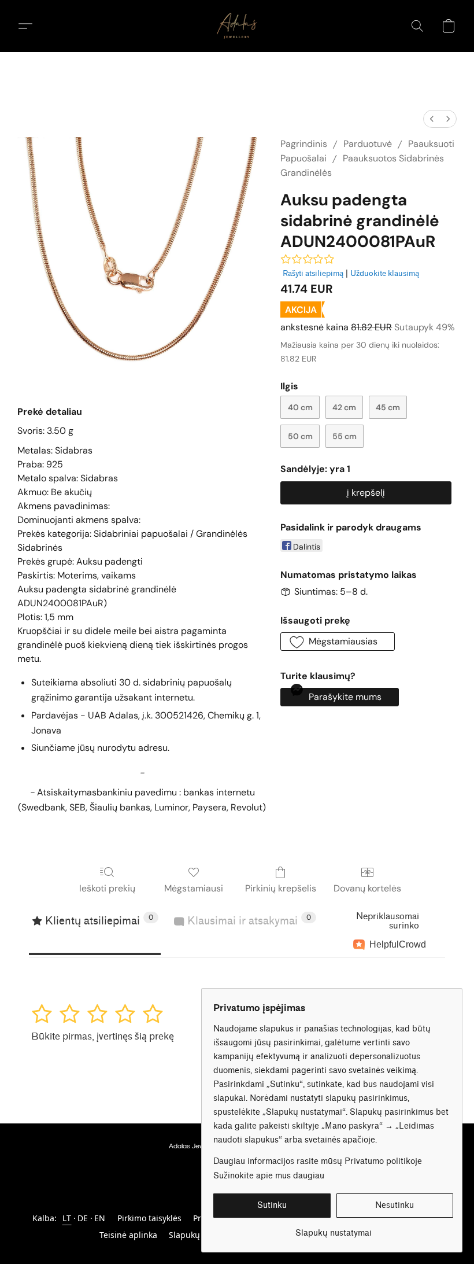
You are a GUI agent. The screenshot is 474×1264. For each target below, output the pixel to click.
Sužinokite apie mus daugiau (268, 1176)
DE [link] (82, 1218)
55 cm (344, 436)
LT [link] (67, 1218)
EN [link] (100, 1218)
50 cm (300, 436)
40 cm (300, 407)
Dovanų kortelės (367, 888)
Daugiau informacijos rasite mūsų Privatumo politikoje (317, 1161)
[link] (333, 1229)
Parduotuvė (367, 144)
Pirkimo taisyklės (149, 1218)
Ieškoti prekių (107, 888)
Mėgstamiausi (193, 888)
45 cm (388, 407)
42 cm (344, 407)
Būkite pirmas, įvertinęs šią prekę (102, 1036)
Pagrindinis (303, 144)
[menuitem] (432, 118)
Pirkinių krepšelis (280, 888)
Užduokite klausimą (384, 273)
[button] (237, 26)
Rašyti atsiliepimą (313, 273)
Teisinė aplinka (128, 1234)
